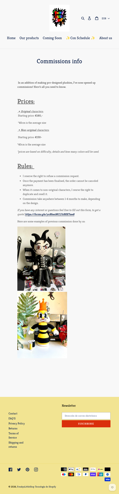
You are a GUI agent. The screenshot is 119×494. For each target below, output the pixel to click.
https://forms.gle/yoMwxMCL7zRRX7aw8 (49, 214)
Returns (13, 428)
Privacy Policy (17, 423)
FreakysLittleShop (25, 486)
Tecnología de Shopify (45, 486)
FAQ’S (12, 418)
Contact (13, 413)
